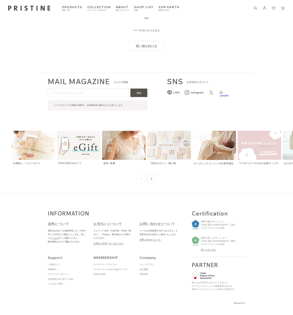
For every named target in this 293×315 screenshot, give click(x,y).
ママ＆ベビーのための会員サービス (111, 269)
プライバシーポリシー (58, 274)
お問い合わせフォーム (150, 239)
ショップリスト (147, 264)
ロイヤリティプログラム (105, 264)
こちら (55, 238)
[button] (283, 8)
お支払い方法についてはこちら (108, 243)
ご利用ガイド (54, 264)
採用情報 (144, 274)
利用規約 (52, 269)
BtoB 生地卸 (99, 274)
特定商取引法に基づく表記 (60, 279)
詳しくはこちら (208, 250)
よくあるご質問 (55, 284)
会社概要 (144, 269)
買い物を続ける (146, 46)
